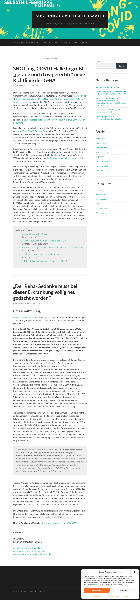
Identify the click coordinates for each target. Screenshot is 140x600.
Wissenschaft (101, 213)
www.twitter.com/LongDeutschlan (29, 551)
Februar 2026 (101, 143)
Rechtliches (79, 42)
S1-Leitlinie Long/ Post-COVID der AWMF (41, 254)
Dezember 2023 (102, 161)
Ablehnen (123, 590)
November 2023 (102, 166)
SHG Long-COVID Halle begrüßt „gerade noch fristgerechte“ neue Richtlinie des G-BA (49, 74)
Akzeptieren (96, 590)
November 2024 (102, 152)
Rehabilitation (101, 199)
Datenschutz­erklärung (113, 596)
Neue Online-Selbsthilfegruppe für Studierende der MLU (109, 111)
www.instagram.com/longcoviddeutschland (33, 554)
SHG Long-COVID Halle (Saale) (70, 16)
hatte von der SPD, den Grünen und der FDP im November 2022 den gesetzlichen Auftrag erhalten (50, 98)
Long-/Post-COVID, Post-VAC (30, 131)
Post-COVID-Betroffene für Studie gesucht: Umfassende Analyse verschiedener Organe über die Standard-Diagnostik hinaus (111, 101)
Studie (98, 204)
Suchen (98, 61)
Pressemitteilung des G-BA (34, 234)
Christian (36, 86)
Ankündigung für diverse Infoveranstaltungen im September (109, 118)
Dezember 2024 (102, 148)
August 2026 (100, 138)
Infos (66, 42)
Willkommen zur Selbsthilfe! (26, 42)
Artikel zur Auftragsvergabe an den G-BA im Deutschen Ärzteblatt (52, 247)
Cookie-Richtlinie (98, 596)
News (57, 42)
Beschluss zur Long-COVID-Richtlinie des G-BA (43, 241)
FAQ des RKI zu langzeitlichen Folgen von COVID (44, 261)
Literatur (99, 190)
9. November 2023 (21, 303)
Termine (46, 42)
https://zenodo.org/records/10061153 (60, 523)
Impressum (126, 596)
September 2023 (102, 170)
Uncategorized (101, 208)
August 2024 (100, 157)
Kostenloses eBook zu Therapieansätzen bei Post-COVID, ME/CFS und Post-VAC (111, 93)
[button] (136, 572)
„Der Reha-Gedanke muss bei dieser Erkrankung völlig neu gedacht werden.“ (45, 292)
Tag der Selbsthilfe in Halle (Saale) (108, 87)
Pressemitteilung (102, 194)
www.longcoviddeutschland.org (27, 548)
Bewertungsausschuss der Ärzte (65, 158)
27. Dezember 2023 (21, 86)
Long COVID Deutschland (25, 317)
